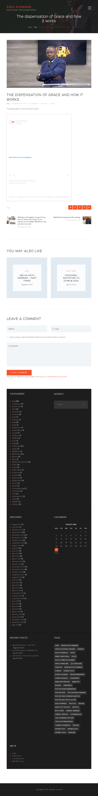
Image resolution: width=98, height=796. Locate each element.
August (17, 524)
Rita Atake (59, 711)
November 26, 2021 (19, 103)
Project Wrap (17, 470)
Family (14, 425)
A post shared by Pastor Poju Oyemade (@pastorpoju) (39, 197)
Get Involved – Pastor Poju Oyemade (25, 656)
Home (30, 27)
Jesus (14, 441)
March (16, 559)
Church (80, 649)
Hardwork (15, 436)
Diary (14, 409)
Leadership (16, 446)
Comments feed (18, 759)
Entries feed (16, 756)
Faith (13, 422)
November (18, 538)
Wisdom (15, 504)
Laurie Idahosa (61, 678)
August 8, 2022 (27, 285)
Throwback (16, 491)
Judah (14, 444)
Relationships (17, 481)
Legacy (14, 449)
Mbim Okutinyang (62, 682)
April (15, 556)
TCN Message (76, 714)
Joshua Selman (61, 674)
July (15, 527)
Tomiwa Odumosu (62, 725)
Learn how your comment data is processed (51, 377)
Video (14, 499)
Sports (14, 486)
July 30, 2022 (71, 285)
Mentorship (16, 454)
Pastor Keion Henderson (65, 689)
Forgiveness (16, 428)
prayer (81, 703)
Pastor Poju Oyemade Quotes (67, 696)
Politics (14, 465)
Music (14, 459)
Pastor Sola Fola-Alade (65, 700)
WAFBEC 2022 (60, 732)
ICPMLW (15, 438)
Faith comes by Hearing (65, 660)
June (15, 551)
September (18, 543)
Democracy (16, 406)
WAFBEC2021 (60, 729)
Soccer (14, 483)
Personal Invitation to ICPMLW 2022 (71, 278)
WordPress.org (17, 761)
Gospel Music (17, 430)
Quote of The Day (62, 707)
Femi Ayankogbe (61, 663)
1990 (57, 645)
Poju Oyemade (61, 703)
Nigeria (58, 685)
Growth (15, 433)
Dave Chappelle (61, 652)
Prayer (14, 467)
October (17, 540)
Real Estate (16, 478)
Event (74, 271)
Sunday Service (61, 714)
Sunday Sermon (72, 711)
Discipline (15, 412)
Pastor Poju (60, 692)
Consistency (16, 404)
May (15, 554)
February (17, 530)
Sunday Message (18, 488)
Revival (76, 707)
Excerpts (15, 420)
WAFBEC (15, 502)
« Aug (56, 553)
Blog (35, 27)
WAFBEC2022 (73, 729)
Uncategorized (17, 496)
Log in (14, 753)
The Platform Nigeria (64, 721)
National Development (20, 462)
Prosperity (16, 473)
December (18, 535)
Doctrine (15, 414)
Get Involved (76, 663)
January (17, 532)
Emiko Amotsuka (62, 656)
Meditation (16, 451)
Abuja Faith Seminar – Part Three (27, 278)
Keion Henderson (77, 674)
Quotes (15, 475)
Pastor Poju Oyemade (77, 692)
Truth (14, 494)
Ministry (15, 457)
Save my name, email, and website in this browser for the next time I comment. (38, 337)
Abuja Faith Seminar (69, 645)
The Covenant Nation (64, 718)
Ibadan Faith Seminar (73, 667)
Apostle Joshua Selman (65, 649)
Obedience (68, 685)
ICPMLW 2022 (69, 671)
